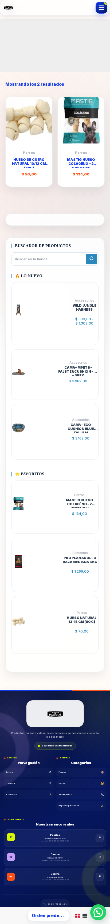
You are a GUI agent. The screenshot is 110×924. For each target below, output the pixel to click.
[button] (98, 912)
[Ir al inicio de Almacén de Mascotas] (55, 714)
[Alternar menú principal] (101, 8)
